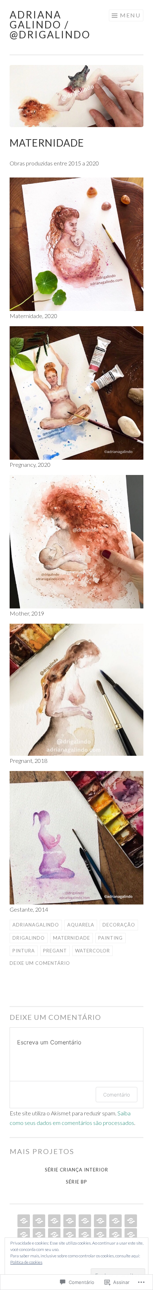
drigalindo (28, 938)
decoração (118, 925)
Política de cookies (26, 1262)
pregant (55, 950)
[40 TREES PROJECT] (38, 1234)
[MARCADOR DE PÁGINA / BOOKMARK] (99, 1234)
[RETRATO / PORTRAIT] (69, 1220)
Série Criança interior (76, 1170)
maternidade (71, 938)
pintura (23, 950)
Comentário (116, 1095)
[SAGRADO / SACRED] (84, 1234)
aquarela (80, 925)
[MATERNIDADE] (115, 1220)
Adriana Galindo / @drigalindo (50, 24)
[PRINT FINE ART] (53, 1220)
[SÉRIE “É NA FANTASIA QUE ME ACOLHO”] (84, 1220)
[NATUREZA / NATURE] (23, 1234)
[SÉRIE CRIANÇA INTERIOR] (99, 1220)
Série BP (76, 1182)
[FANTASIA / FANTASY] (130, 1234)
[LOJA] (38, 1220)
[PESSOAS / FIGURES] (130, 1220)
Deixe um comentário (40, 963)
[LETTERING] (115, 1234)
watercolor (92, 950)
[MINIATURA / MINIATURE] (69, 1234)
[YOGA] (53, 1234)
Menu (130, 15)
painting (110, 938)
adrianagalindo (35, 925)
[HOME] (23, 1220)
